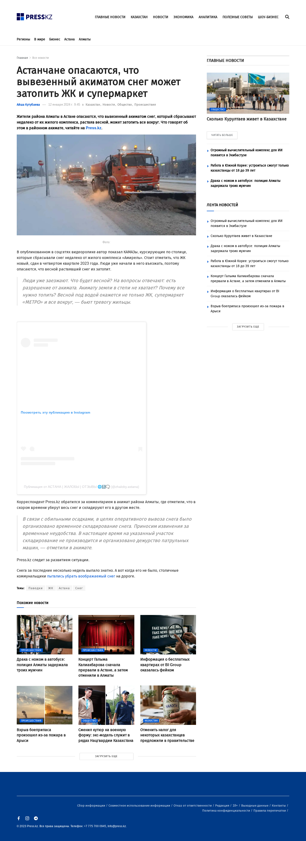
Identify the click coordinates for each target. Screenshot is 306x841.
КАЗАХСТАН (139, 17)
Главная (22, 57)
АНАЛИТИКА (208, 17)
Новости (109, 104)
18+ (236, 805)
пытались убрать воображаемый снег (81, 576)
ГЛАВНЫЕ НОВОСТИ (110, 17)
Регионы (23, 39)
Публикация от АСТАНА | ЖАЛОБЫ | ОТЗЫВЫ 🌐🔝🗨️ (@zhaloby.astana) (81, 487)
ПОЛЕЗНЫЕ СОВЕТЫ (238, 17)
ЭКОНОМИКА (183, 17)
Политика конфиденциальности (226, 810)
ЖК (50, 588)
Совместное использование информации (140, 805)
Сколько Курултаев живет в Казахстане (241, 236)
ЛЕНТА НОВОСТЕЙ (222, 205)
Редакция (222, 805)
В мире (39, 39)
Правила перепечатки (270, 810)
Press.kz (93, 128)
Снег (79, 588)
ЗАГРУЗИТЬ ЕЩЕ (106, 756)
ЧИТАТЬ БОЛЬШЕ (222, 135)
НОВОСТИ (160, 17)
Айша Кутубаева (28, 104)
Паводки (35, 588)
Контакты (279, 805)
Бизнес (54, 39)
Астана (69, 39)
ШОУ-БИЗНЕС (268, 17)
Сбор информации (91, 805)
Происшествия (145, 104)
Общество (125, 104)
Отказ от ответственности (193, 805)
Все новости (40, 57)
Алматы (85, 39)
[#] (35, 15)
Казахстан (93, 104)
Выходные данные (255, 805)
